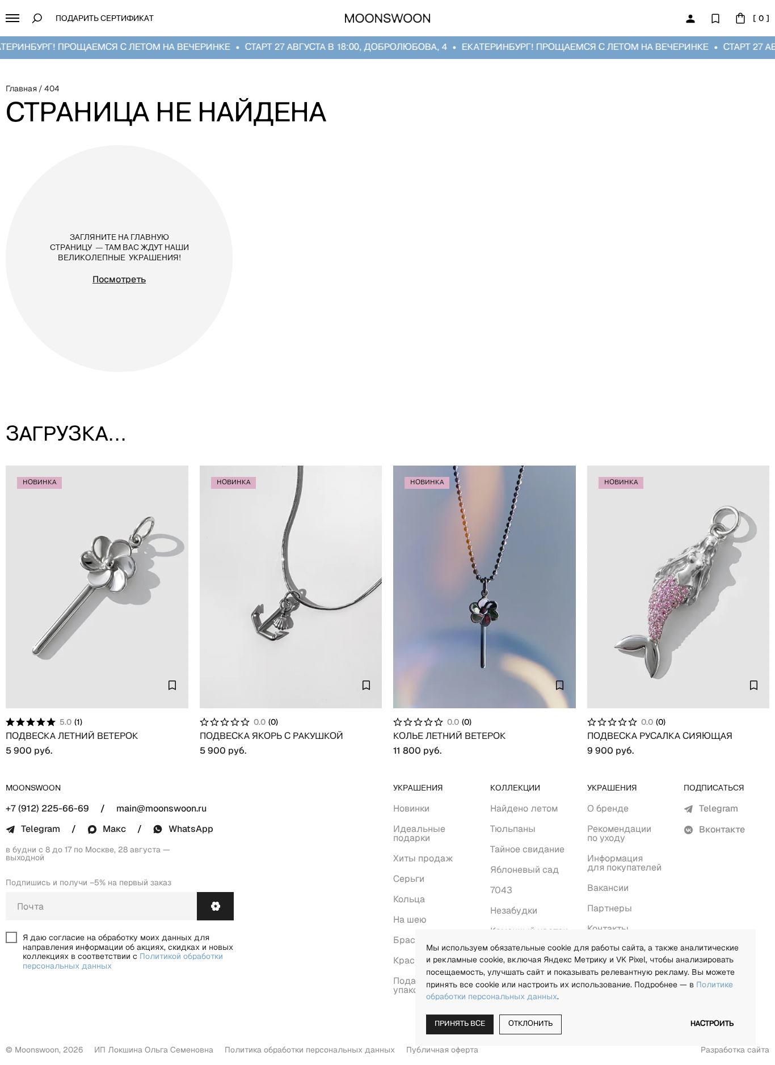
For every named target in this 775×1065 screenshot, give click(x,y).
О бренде (608, 808)
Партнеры (609, 908)
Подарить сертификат (105, 19)
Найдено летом (524, 808)
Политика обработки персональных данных (310, 1050)
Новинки (411, 808)
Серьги (408, 879)
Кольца (409, 899)
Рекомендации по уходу (619, 833)
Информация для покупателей (624, 862)
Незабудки (513, 910)
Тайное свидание (527, 849)
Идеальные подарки (419, 833)
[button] (12, 18)
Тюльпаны (513, 829)
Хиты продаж (423, 858)
